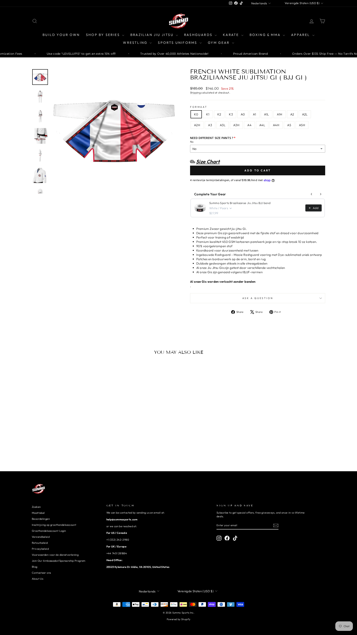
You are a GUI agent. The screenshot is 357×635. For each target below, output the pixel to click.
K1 (207, 114)
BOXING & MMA (266, 35)
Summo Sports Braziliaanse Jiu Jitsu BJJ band (240, 203)
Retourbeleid (40, 542)
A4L (262, 125)
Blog (34, 566)
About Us (37, 578)
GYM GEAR (219, 42)
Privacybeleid (40, 548)
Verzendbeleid (41, 536)
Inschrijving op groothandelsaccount (54, 524)
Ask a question (257, 298)
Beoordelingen (41, 518)
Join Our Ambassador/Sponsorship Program (59, 560)
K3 (231, 114)
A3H (236, 125)
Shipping (195, 92)
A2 (292, 114)
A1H (279, 114)
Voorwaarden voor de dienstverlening (55, 554)
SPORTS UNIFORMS (178, 42)
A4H (276, 125)
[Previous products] (311, 194)
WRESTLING (136, 42)
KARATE (231, 35)
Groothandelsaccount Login (49, 530)
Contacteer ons (41, 572)
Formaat (198, 106)
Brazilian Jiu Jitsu (152, 35)
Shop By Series (103, 35)
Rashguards (199, 35)
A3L (222, 125)
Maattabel (38, 512)
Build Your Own (61, 35)
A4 (249, 125)
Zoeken (36, 506)
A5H (302, 125)
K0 (196, 114)
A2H (197, 125)
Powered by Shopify (178, 619)
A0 (243, 114)
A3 (210, 125)
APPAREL (301, 35)
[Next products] (320, 194)
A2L (305, 114)
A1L (266, 114)
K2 (219, 114)
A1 (254, 114)
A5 (289, 125)
